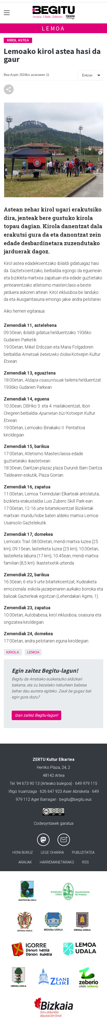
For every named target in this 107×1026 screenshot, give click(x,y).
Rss (85, 862)
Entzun (87, 75)
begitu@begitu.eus (75, 799)
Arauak (25, 862)
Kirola (12, 652)
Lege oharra (52, 852)
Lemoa (53, 28)
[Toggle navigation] (6, 12)
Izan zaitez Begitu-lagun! (36, 715)
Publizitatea (83, 852)
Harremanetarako (57, 862)
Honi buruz (22, 852)
